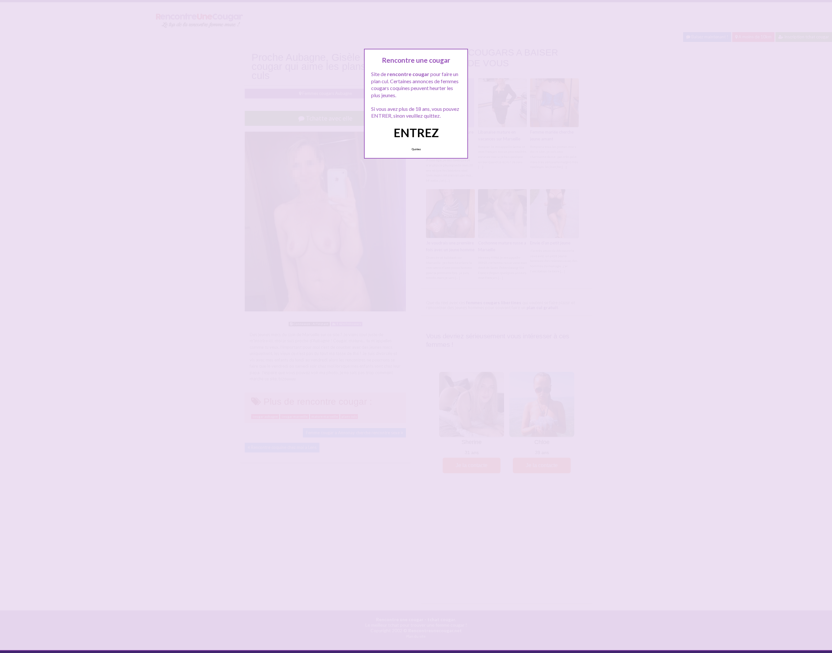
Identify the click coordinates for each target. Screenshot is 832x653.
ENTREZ (416, 132)
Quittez (416, 149)
